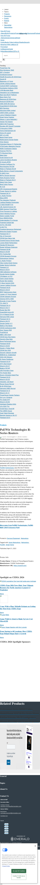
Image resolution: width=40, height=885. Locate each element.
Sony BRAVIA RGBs (6, 218)
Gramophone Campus (7, 258)
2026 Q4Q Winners (6, 357)
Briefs (7, 33)
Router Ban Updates (6, 281)
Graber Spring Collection (8, 265)
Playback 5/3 (4, 267)
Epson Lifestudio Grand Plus (9, 375)
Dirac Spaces (4, 142)
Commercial (12, 38)
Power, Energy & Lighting (8, 191)
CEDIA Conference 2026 (8, 328)
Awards (6, 21)
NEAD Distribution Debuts (8, 149)
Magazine (5, 49)
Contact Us (4, 816)
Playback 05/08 (5, 249)
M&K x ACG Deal (5, 335)
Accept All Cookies (19, 871)
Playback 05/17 (5, 234)
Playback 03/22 (5, 377)
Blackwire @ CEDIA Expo (8, 99)
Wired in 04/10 (5, 321)
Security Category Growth (8, 353)
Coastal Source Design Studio (9, 240)
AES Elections (4, 108)
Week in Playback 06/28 (8, 169)
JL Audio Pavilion (5, 196)
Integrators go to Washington (9, 92)
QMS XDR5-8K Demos (7, 104)
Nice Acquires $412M (7, 166)
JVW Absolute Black (6, 90)
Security (27, 42)
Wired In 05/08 (5, 252)
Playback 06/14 (5, 193)
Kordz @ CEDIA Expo (7, 101)
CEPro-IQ (16, 51)
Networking (5, 38)
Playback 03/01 (5, 418)
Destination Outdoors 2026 (9, 88)
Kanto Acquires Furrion (7, 178)
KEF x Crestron (5, 72)
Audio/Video (9, 42)
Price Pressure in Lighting (8, 211)
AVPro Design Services (7, 175)
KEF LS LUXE (4, 135)
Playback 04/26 (5, 288)
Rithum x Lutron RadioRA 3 (8, 119)
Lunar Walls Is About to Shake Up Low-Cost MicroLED (16, 620)
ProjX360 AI (4, 332)
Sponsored (31, 33)
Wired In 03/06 (5, 402)
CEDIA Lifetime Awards (7, 84)
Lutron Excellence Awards (8, 160)
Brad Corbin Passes (6, 184)
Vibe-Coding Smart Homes (8, 263)
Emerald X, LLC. (8, 843)
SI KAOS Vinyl (4, 173)
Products (12, 33)
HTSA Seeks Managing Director (10, 146)
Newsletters (9, 51)
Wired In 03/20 (5, 379)
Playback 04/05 (5, 344)
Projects (7, 14)
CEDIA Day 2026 (5, 350)
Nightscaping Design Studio (9, 140)
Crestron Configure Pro (7, 164)
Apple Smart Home (6, 137)
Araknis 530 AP (5, 368)
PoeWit (2, 545)
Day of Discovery (5, 236)
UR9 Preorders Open (6, 370)
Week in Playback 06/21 (8, 180)
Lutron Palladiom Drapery (8, 115)
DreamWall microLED (7, 312)
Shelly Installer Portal (7, 216)
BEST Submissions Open (8, 292)
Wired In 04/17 (5, 308)
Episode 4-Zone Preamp (8, 301)
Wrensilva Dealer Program (8, 231)
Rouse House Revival (7, 384)
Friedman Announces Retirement (10, 229)
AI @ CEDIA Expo (5, 386)
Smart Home (10, 545)
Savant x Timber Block (7, 348)
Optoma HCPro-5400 (7, 299)
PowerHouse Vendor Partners (10, 395)
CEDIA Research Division (8, 256)
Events (6, 18)
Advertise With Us (6, 44)
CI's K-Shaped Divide (7, 314)
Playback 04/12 (5, 319)
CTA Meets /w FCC (6, 276)
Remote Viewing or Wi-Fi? (8, 415)
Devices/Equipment (13, 538)
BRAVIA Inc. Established (8, 355)
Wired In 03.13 (4, 393)
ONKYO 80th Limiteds (7, 113)
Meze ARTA (4, 198)
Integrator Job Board (6, 382)
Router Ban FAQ (5, 310)
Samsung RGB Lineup (7, 317)
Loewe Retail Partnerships (8, 243)
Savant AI (3, 79)
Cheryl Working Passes (7, 214)
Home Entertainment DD (8, 131)
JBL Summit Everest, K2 (8, 207)
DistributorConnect (6, 75)
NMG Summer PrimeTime (8, 209)
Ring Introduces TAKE (7, 70)
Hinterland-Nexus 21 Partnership (10, 144)
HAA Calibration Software (8, 272)
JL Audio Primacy (5, 261)
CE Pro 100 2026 (5, 225)
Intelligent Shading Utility (8, 404)
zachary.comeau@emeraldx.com (10, 806)
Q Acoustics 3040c (6, 128)
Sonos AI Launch (5, 133)
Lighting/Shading (18, 42)
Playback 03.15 (5, 391)
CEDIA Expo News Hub (7, 238)
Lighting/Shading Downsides (9, 202)
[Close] (35, 846)
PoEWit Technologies (7, 468)
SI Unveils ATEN (5, 162)
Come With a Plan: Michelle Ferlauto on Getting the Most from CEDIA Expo (18, 607)
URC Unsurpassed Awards (8, 189)
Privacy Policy (6, 866)
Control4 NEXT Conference (8, 86)
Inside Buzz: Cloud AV (7, 409)
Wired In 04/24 (5, 290)
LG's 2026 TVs (4, 406)
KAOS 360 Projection (7, 124)
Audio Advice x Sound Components (11, 171)
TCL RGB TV (4, 303)
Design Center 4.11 (6, 323)
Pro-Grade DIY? (5, 400)
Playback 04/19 (5, 305)
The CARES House (6, 411)
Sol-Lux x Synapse (6, 397)
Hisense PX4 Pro (5, 151)
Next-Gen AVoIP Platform (8, 95)
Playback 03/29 (5, 361)
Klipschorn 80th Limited (7, 110)
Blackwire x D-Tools (6, 81)
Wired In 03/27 (5, 366)
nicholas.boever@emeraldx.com (10, 813)
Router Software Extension (8, 247)
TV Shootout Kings (6, 153)
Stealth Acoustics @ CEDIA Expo (10, 77)
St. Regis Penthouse (6, 359)
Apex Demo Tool (5, 97)
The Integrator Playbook (8, 200)
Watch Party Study (6, 182)
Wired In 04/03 (5, 346)
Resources (7, 16)
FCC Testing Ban (5, 254)
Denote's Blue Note (6, 339)
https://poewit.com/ (20, 565)
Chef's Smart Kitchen (6, 279)
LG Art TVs (3, 227)
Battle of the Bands (6, 326)
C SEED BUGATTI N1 (6, 205)
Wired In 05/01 (5, 270)
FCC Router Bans (5, 373)
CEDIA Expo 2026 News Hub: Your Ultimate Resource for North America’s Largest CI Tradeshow (16, 587)
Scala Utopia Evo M (6, 158)
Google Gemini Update (7, 274)
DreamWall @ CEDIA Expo (8, 106)
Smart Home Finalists (7, 117)
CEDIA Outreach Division (8, 296)
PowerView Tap (5, 68)
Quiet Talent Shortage (7, 413)
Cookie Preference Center (19, 876)
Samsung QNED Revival (7, 388)
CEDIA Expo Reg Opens (7, 337)
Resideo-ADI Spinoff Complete (10, 126)
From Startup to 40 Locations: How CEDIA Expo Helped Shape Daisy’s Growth (16, 632)
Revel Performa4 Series (8, 341)
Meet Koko (3, 155)
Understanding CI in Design (9, 220)
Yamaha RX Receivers (7, 245)
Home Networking (14, 542)
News (3, 33)
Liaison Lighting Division (8, 285)
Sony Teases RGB (6, 330)
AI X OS (2, 187)
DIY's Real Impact (5, 364)
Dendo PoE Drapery (6, 122)
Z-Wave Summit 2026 (7, 283)
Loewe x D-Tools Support (8, 294)
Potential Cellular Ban (7, 223)
